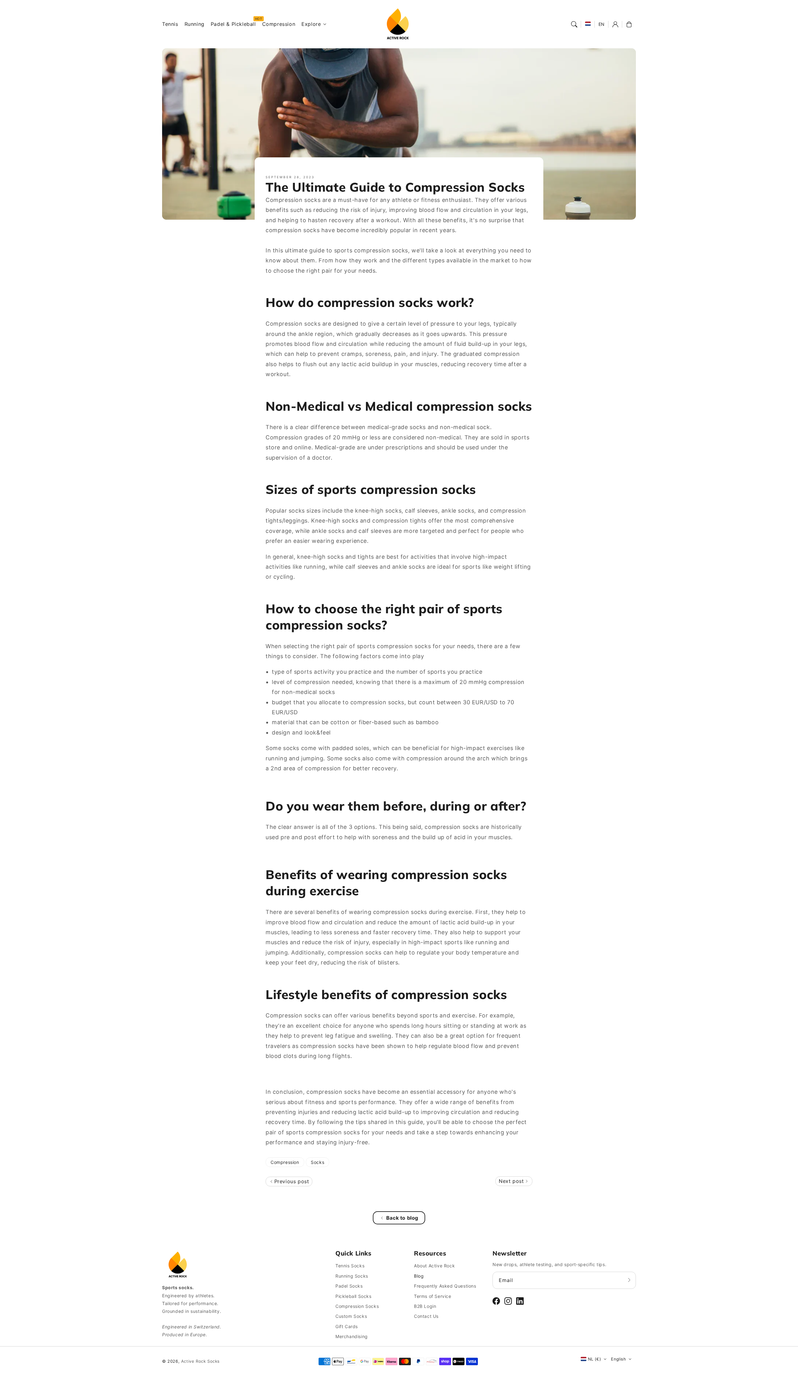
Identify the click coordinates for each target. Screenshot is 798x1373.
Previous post (290, 1181)
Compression (285, 1162)
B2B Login (425, 1306)
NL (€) (594, 1358)
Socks (317, 1162)
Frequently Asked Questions (445, 1286)
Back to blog (402, 1218)
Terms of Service (432, 1296)
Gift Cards (346, 1326)
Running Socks (351, 1276)
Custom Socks (351, 1316)
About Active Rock (434, 1265)
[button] (574, 24)
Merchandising (351, 1336)
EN (601, 24)
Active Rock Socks (200, 1361)
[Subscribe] (629, 1280)
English (618, 1358)
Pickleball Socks (353, 1296)
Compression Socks (357, 1306)
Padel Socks (349, 1286)
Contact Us (426, 1316)
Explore (311, 24)
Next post (512, 1181)
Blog (419, 1276)
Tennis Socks (349, 1265)
